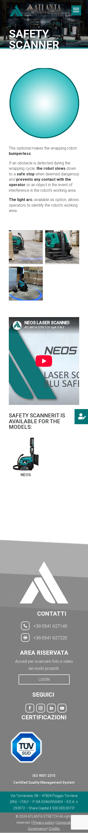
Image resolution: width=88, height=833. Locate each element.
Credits (54, 829)
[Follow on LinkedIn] (51, 708)
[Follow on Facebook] (29, 708)
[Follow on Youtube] (62, 708)
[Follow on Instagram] (40, 708)
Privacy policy (43, 822)
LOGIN (44, 679)
